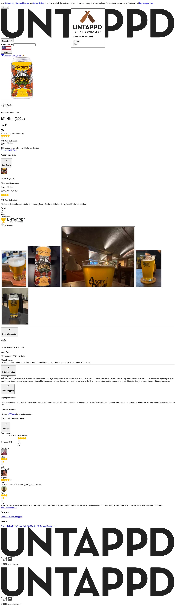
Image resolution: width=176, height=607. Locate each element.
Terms (14, 526)
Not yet (76, 41)
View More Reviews (9, 508)
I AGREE (5, 7)
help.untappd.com (146, 3)
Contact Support (16, 517)
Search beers (6, 45)
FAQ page (12, 414)
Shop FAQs (5, 517)
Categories (6, 41)
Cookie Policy (9, 3)
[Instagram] (10, 560)
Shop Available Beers (9, 150)
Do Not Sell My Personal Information (41, 526)
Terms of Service (22, 3)
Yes (75, 44)
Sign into (18, 56)
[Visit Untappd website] (88, 556)
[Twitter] (3, 560)
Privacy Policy (38, 3)
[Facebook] (6, 560)
